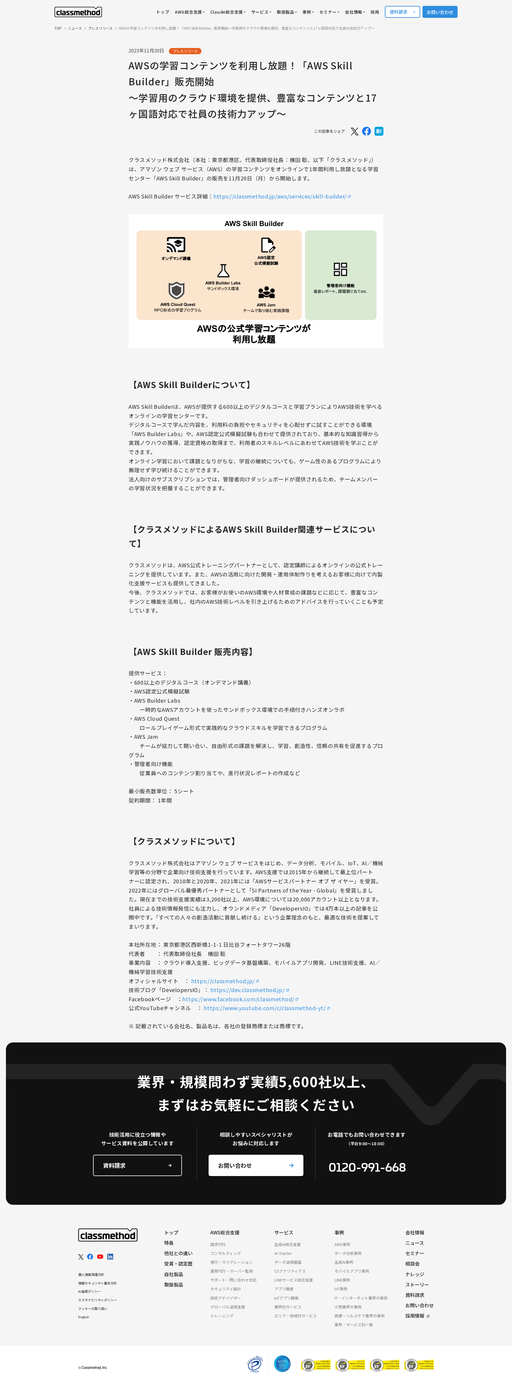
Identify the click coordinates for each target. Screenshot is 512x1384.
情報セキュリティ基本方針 (97, 1283)
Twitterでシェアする (354, 131)
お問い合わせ (440, 12)
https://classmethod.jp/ (223, 981)
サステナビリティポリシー (97, 1300)
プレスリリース (100, 28)
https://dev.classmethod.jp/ (247, 990)
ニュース (75, 28)
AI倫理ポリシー (89, 1291)
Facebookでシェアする (366, 131)
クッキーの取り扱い (93, 1308)
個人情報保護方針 (91, 1274)
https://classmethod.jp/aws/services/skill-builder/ (280, 196)
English (83, 1316)
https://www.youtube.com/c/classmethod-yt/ (265, 1008)
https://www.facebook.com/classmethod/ (238, 999)
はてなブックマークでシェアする (379, 131)
